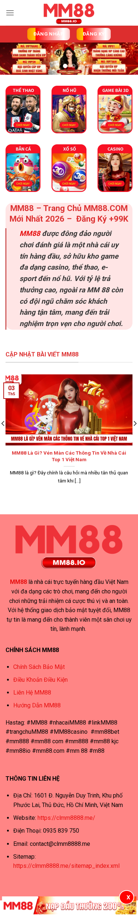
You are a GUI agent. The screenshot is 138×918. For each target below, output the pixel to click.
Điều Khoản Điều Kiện (40, 679)
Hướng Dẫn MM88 (37, 705)
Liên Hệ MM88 (32, 692)
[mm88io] (69, 13)
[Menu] (10, 13)
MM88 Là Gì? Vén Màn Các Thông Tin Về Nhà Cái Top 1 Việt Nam (69, 456)
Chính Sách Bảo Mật (39, 666)
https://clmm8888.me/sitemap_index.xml (66, 865)
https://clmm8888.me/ (66, 817)
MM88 (30, 233)
